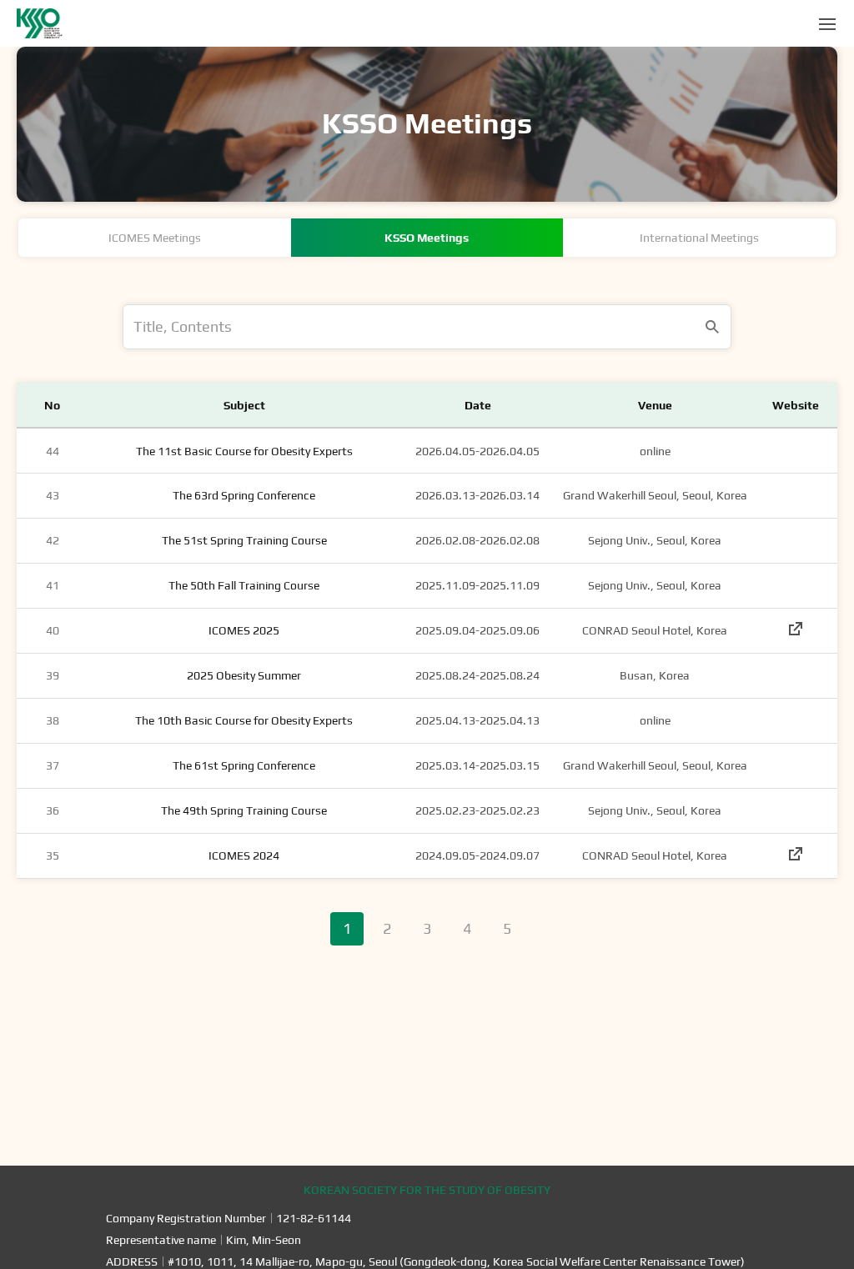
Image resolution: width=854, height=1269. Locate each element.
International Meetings (699, 237)
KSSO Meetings (426, 237)
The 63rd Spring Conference (244, 495)
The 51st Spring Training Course (244, 540)
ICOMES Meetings (154, 237)
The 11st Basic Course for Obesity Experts (244, 451)
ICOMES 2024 (243, 855)
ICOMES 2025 (243, 630)
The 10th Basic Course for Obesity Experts (244, 720)
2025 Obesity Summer (244, 675)
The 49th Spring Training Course (244, 810)
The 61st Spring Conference (244, 765)
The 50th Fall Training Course (243, 585)
